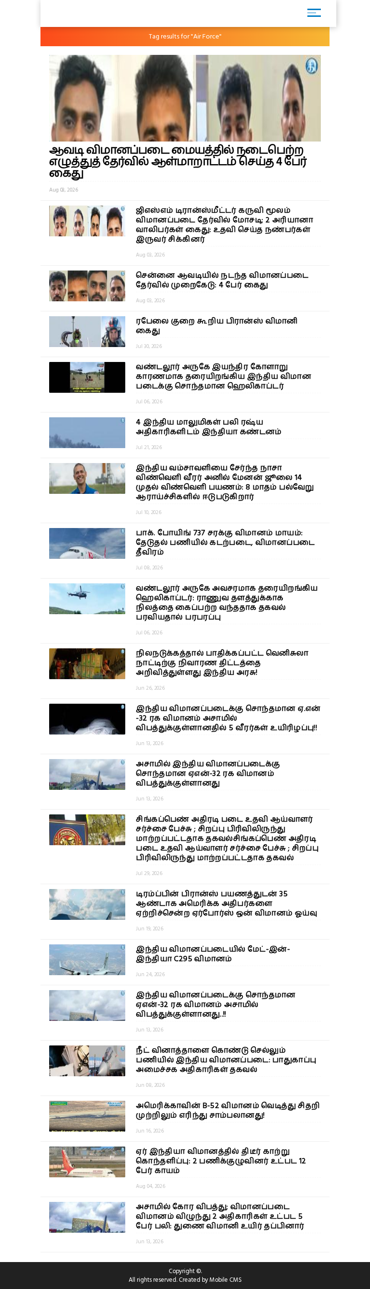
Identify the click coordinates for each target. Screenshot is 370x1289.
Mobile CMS (226, 1280)
